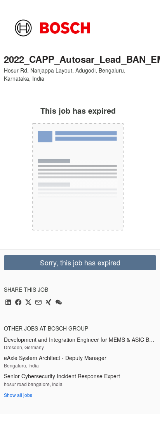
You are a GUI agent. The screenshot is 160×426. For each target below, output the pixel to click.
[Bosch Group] (52, 28)
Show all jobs (18, 394)
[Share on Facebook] (18, 302)
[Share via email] (38, 302)
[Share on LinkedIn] (8, 302)
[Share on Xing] (48, 302)
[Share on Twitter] (28, 302)
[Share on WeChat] (59, 302)
